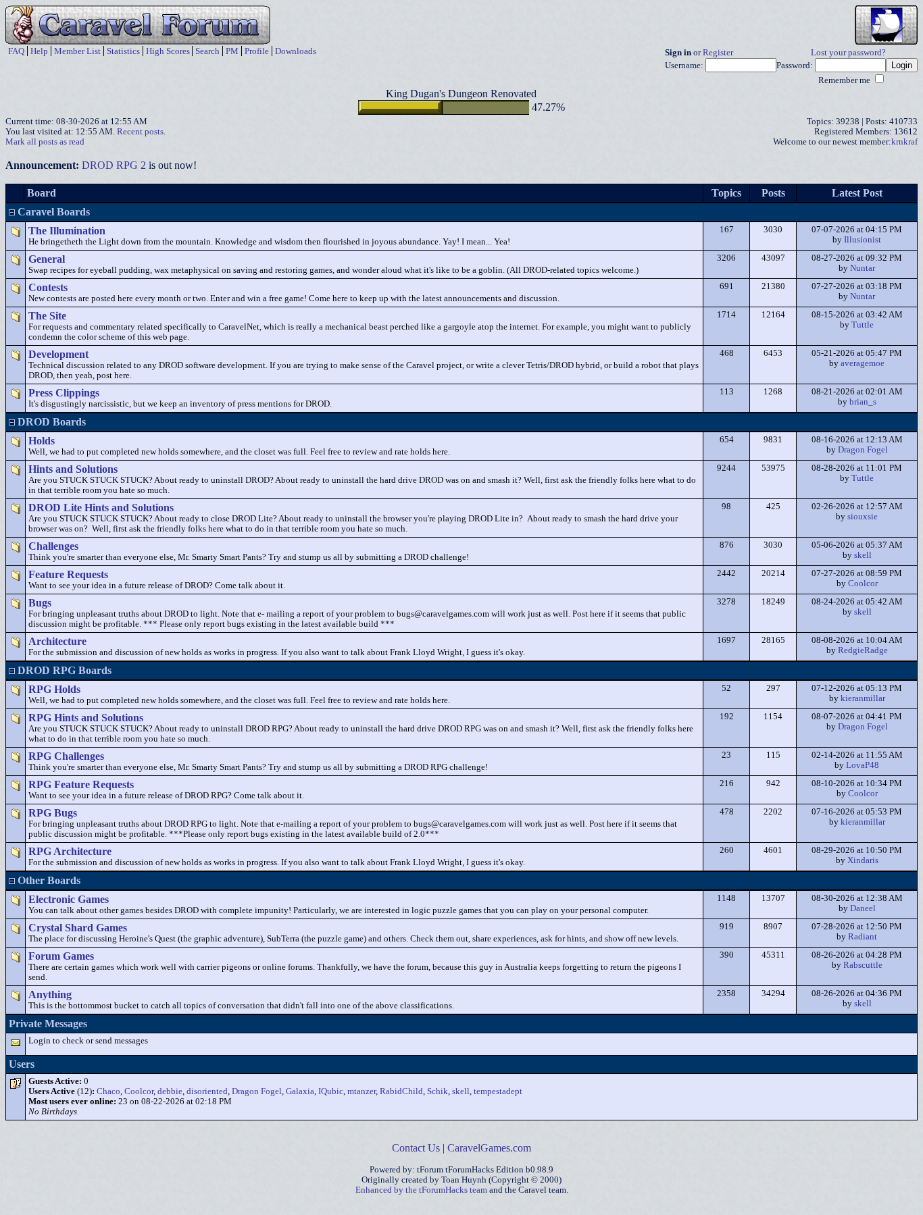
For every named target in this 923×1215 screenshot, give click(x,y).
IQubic (330, 1091)
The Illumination (66, 230)
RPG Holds (54, 689)
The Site (47, 315)
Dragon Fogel (863, 450)
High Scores (168, 51)
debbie (169, 1091)
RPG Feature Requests (81, 784)
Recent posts (140, 131)
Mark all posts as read (44, 142)
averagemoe (862, 363)
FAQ (16, 51)
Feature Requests (68, 574)
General (46, 259)
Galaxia (300, 1091)
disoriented (207, 1091)
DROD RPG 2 (114, 165)
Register (718, 52)
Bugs (39, 603)
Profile (257, 51)
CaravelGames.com (489, 1148)
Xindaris (862, 860)
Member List (77, 51)
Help (39, 51)
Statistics (123, 51)
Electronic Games (68, 899)
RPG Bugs (52, 813)
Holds (41, 440)
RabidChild (401, 1091)
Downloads (295, 51)
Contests (48, 287)
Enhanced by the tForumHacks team (421, 1190)
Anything (50, 994)
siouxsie (862, 516)
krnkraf (904, 142)
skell (863, 555)
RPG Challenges (66, 756)
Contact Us (416, 1148)
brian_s (862, 402)
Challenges (53, 546)
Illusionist (862, 239)
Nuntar (862, 268)
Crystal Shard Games (77, 927)
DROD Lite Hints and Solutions (101, 507)
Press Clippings (63, 392)
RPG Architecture (69, 851)
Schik (437, 1091)
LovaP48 (862, 765)
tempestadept (498, 1091)
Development (58, 354)
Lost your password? (848, 52)
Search (207, 51)
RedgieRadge (863, 650)
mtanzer (361, 1091)
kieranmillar (863, 698)
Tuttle (862, 325)
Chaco (108, 1091)
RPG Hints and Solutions (85, 717)
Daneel (863, 908)
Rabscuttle (862, 965)
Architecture (57, 641)
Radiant (862, 936)
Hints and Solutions (73, 469)
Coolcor (863, 583)
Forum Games (61, 956)
